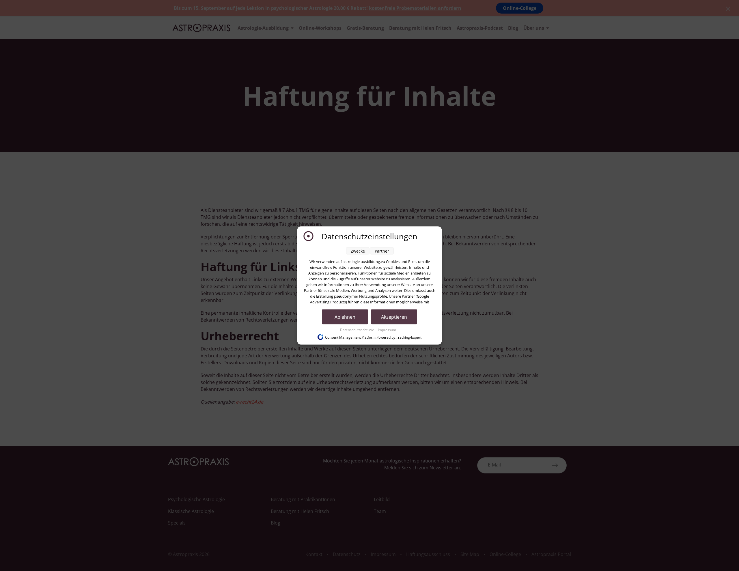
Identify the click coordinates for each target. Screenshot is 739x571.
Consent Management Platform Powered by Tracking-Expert (373, 337)
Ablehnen (345, 317)
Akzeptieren (394, 317)
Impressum (387, 329)
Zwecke (358, 251)
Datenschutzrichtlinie (357, 329)
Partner (382, 251)
